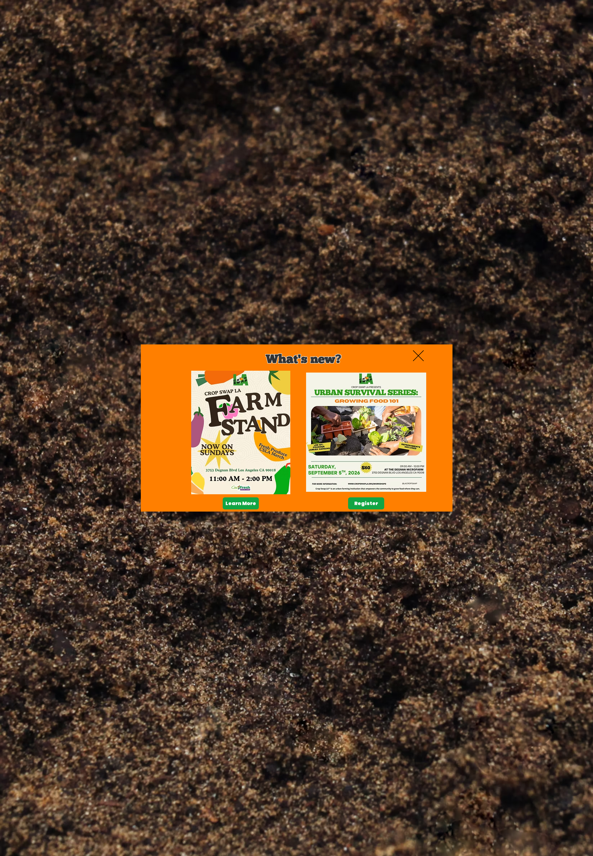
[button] (418, 355)
